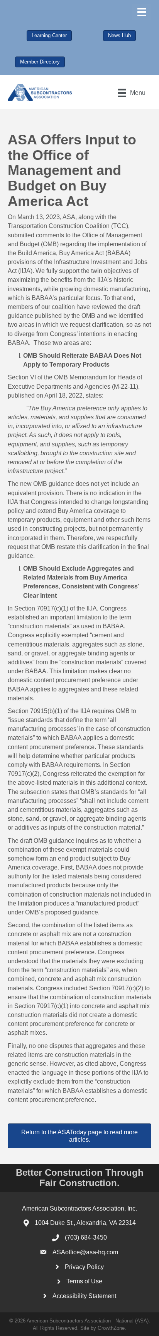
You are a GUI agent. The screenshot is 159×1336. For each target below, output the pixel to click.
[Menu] (141, 12)
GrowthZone (111, 1328)
